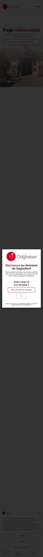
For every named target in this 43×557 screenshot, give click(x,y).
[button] (21, 289)
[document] (21, 278)
